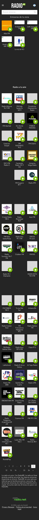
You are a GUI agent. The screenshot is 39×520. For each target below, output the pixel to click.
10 (29, 466)
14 (15, 470)
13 (11, 470)
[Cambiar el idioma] (34, 5)
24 (29, 470)
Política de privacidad (24, 507)
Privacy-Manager (8, 507)
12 (6, 470)
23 (24, 470)
